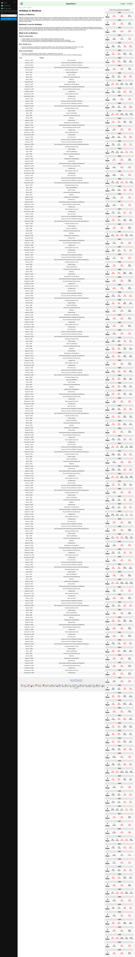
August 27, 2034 (29, 466)
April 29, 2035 (29, 495)
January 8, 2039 (29, 641)
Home (20, 7)
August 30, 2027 (29, 199)
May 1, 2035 (29, 497)
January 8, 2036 (29, 526)
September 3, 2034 (29, 473)
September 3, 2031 (29, 358)
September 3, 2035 (29, 511)
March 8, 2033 (29, 415)
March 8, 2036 (29, 531)
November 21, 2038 (29, 631)
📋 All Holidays (5, 5)
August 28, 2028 (29, 238)
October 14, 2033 (29, 437)
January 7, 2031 (29, 331)
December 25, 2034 (29, 480)
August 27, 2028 (29, 235)
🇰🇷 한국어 (45, 686)
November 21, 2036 (29, 555)
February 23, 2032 (29, 375)
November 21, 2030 (29, 324)
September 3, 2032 (29, 396)
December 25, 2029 (29, 288)
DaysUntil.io (71, 4)
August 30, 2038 (29, 622)
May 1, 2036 (29, 535)
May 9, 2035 (29, 499)
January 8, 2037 (29, 564)
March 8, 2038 (29, 607)
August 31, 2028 (29, 240)
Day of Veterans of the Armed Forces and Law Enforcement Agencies (71, 67)
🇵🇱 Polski (26, 686)
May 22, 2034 (29, 463)
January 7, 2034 (29, 447)
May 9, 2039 (29, 653)
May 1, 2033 (29, 420)
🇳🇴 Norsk (98, 685)
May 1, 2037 (29, 574)
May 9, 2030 (29, 307)
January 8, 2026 (29, 142)
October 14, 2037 (29, 591)
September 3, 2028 (29, 242)
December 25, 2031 (29, 365)
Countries (129, 3)
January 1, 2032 (29, 367)
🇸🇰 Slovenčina (80, 686)
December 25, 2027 (29, 211)
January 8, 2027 (29, 180)
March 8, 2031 (29, 338)
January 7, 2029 (29, 254)
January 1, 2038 (29, 598)
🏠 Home (4, 3)
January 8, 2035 (29, 487)
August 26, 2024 (29, 82)
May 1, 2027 (29, 187)
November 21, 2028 (29, 247)
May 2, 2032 (29, 382)
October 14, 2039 (29, 668)
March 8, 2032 (29, 377)
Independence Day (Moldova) (71, 84)
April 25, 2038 (29, 610)
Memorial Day (71, 82)
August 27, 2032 (29, 389)
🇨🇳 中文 (33, 686)
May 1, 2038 (29, 612)
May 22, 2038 (29, 617)
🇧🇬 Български (96, 686)
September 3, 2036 (29, 550)
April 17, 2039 (29, 648)
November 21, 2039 (29, 670)
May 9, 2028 (29, 230)
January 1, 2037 (29, 559)
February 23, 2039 (29, 643)
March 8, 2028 (29, 223)
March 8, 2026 (29, 146)
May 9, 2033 (29, 423)
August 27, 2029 (29, 274)
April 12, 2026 (29, 149)
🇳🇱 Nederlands (83, 685)
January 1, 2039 (29, 636)
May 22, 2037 (29, 579)
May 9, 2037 (29, 576)
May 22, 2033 (29, 425)
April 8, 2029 (29, 264)
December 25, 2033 (29, 442)
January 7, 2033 (29, 408)
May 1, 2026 (29, 151)
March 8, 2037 (29, 569)
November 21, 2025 (29, 132)
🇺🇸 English (23, 685)
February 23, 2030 (29, 298)
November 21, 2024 (29, 94)
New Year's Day (72, 60)
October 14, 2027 (29, 206)
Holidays (123, 3)
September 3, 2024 (29, 89)
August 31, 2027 (29, 202)
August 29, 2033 (29, 430)
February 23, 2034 (29, 451)
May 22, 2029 (29, 271)
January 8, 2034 (29, 449)
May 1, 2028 (29, 228)
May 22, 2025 (29, 118)
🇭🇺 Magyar (88, 686)
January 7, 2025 (29, 101)
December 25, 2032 (29, 403)
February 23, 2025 (29, 106)
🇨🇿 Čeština (73, 686)
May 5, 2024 (29, 74)
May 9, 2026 (29, 154)
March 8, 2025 (29, 108)
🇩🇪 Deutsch (38, 685)
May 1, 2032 (29, 379)
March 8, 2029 (29, 262)
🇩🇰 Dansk (61, 685)
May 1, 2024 (29, 72)
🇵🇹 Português (46, 685)
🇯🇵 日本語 (38, 686)
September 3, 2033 (29, 435)
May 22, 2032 (29, 387)
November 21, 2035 (29, 516)
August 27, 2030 (29, 314)
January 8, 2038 (29, 603)
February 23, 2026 (29, 144)
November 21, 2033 (29, 439)
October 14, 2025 (29, 130)
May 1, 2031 (29, 343)
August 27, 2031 (29, 353)
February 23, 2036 (29, 528)
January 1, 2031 (29, 329)
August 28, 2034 (29, 468)
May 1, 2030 (29, 305)
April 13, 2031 (29, 341)
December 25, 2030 (29, 326)
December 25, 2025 (29, 134)
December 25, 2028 (29, 250)
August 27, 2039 (29, 658)
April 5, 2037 (29, 571)
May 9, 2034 (29, 461)
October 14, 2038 (29, 629)
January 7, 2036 (29, 523)
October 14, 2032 (29, 399)
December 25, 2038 (29, 634)
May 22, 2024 (29, 79)
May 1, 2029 (29, 266)
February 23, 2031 (29, 336)
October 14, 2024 (29, 91)
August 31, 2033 (29, 432)
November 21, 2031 (29, 363)
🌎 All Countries (6, 8)
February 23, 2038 (29, 605)
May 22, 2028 (29, 233)
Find (9, 18)
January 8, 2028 (29, 218)
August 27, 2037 (29, 581)
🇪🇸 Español (54, 685)
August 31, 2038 (29, 624)
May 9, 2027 (29, 192)
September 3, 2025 (29, 127)
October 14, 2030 (29, 322)
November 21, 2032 (29, 401)
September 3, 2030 (29, 319)
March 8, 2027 (29, 185)
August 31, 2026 (29, 161)
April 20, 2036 (29, 533)
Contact (77, 681)
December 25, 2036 (29, 557)
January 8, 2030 (29, 295)
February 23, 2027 (29, 182)
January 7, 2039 (29, 639)
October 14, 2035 (29, 514)
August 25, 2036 (29, 543)
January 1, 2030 (29, 290)
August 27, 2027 (29, 197)
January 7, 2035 (29, 485)
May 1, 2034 (29, 459)
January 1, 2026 (29, 137)
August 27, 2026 (29, 158)
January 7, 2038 (29, 600)
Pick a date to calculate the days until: (9, 12)
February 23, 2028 (29, 221)
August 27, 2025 (29, 122)
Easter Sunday (71, 74)
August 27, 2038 (29, 619)
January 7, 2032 (29, 370)
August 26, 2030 (29, 312)
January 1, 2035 (29, 483)
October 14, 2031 (29, 360)
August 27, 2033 (29, 427)
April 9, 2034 (29, 456)
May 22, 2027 (29, 194)
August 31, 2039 (29, 663)
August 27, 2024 (29, 84)
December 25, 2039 (29, 672)
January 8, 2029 (29, 257)
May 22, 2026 (29, 156)
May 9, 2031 (29, 346)
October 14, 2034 (29, 475)
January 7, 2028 (29, 216)
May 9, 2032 (29, 384)
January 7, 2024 (29, 62)
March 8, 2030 (29, 300)
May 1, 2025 (29, 113)
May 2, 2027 (29, 190)
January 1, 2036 (29, 521)
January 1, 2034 (29, 444)
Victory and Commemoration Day (71, 77)
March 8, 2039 (29, 646)
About (72, 681)
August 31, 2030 (29, 317)
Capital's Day (71, 91)
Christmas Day (71, 96)
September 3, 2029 (29, 281)
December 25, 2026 (29, 173)
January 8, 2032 (29, 372)
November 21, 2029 (29, 286)
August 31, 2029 (29, 278)
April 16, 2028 (29, 226)
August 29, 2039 (29, 660)
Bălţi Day (71, 79)
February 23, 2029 (29, 259)
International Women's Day (71, 69)
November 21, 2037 (29, 593)
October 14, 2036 (29, 552)
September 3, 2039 (29, 665)
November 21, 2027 (29, 209)
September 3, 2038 (29, 627)
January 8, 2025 (29, 103)
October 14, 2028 (29, 245)
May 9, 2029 (29, 269)
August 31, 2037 (29, 583)
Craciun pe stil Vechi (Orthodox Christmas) (71, 62)
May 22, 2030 (29, 310)
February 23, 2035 (29, 490)
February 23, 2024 (29, 67)
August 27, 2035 (29, 504)
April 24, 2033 (29, 418)
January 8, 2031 (29, 334)
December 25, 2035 (29, 519)
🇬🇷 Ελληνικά (65, 686)
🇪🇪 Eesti (58, 686)
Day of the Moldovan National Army (71, 89)
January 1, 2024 (29, 60)
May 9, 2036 (29, 538)
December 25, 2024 (29, 96)
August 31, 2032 (29, 394)
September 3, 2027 (29, 204)
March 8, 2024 (29, 69)
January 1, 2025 (29, 98)
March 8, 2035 (29, 492)
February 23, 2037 (29, 567)
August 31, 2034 (29, 471)
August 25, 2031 (29, 350)
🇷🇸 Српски (52, 686)
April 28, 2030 (29, 302)
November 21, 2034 (29, 478)
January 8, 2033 (29, 411)
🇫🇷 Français (31, 685)
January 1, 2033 (29, 406)
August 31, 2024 (29, 86)
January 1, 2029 (29, 252)
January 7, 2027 (29, 178)
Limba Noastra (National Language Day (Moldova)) (71, 86)
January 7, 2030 (29, 293)
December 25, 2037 (29, 595)
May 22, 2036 (29, 540)
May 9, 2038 (29, 615)
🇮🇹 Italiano (75, 685)
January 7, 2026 (29, 139)
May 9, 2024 (29, 77)
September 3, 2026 (29, 166)
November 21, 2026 (29, 170)
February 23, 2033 (29, 413)
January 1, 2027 (29, 175)
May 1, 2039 (29, 651)
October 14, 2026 (29, 168)
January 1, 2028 (29, 214)
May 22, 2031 (29, 348)
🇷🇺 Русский (91, 685)
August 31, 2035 (29, 509)
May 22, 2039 (29, 656)
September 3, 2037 (29, 588)
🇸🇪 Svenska (68, 685)
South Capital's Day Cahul (71, 94)
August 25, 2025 (29, 120)
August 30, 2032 (29, 391)
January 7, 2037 (29, 562)
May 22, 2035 (29, 502)
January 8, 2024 (29, 65)
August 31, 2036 (29, 547)
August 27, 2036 (29, 545)
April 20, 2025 (29, 110)
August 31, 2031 (29, 355)
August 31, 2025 (29, 125)
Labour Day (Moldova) (71, 72)
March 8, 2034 (29, 454)
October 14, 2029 (29, 283)
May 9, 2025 (29, 115)
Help (80, 681)
